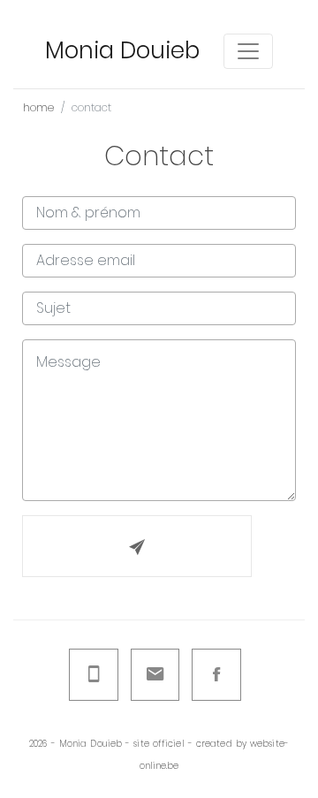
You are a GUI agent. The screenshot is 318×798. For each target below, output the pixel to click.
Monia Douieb (122, 50)
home (38, 107)
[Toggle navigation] (248, 51)
